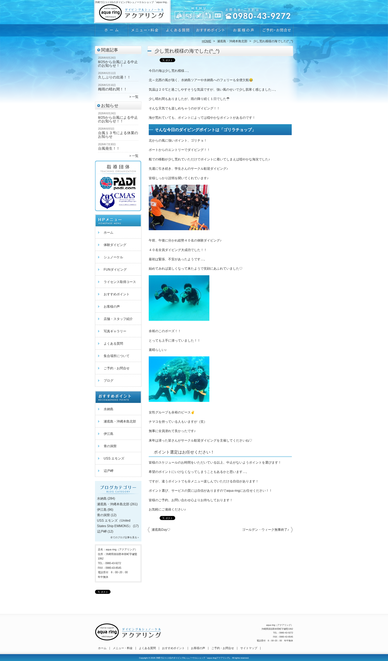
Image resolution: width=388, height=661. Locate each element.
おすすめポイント (210, 31)
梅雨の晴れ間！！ (112, 89)
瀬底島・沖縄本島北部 (232, 41)
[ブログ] (118, 494)
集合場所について (117, 356)
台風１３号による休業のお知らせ (118, 135)
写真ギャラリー (115, 331)
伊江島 (108, 433)
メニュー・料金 (144, 31)
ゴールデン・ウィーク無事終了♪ (265, 529)
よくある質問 (177, 31)
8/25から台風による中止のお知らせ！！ (118, 64)
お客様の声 (243, 31)
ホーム (111, 31)
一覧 (135, 97)
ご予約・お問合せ (276, 31)
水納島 (108, 409)
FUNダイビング (115, 269)
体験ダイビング (115, 245)
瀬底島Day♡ (161, 529)
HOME (206, 41)
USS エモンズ (114, 458)
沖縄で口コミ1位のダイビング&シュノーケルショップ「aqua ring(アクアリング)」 (193, 658)
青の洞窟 (110, 446)
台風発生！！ (109, 148)
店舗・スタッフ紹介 (118, 319)
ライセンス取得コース (120, 282)
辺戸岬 (108, 470)
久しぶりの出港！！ (114, 77)
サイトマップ (248, 648)
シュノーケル (113, 257)
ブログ (108, 380)
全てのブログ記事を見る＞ (124, 537)
